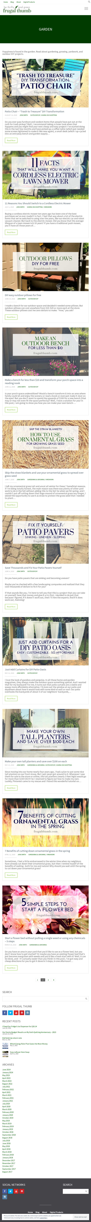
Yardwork (48, 207)
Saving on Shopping (49, 115)
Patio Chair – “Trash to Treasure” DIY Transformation (34, 111)
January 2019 (7, 1129)
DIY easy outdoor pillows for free (23, 295)
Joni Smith (24, 115)
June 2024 (6, 1069)
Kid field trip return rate (12, 1038)
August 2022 (7, 1084)
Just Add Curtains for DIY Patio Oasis (25, 669)
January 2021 (7, 1101)
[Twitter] (10, 1012)
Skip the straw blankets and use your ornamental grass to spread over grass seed (44, 474)
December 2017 (8, 1160)
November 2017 (8, 1163)
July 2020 (6, 1103)
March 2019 (6, 1123)
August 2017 (7, 1172)
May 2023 (6, 1075)
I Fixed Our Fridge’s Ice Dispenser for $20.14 (19, 1026)
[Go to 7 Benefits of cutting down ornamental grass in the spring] (45, 822)
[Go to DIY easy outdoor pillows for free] (45, 267)
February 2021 (8, 1098)
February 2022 (8, 1089)
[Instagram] (27, 1012)
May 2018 (6, 1146)
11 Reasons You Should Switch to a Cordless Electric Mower (38, 203)
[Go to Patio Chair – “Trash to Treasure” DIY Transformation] (45, 83)
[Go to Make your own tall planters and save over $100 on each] (45, 733)
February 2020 (8, 1112)
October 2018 (7, 1132)
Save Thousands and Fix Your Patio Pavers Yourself (33, 567)
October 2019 (7, 1118)
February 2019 (8, 1126)
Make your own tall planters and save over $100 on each (36, 761)
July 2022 (6, 1086)
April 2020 (6, 1106)
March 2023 (6, 1081)
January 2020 (7, 1115)
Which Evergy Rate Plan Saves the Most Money (29, 1044)
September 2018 (9, 1135)
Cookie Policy (43, 1218)
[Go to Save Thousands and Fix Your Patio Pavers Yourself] (45, 539)
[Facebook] (4, 1012)
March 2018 (6, 1152)
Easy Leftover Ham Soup (19, 1052)
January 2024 (7, 1072)
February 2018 (8, 1155)
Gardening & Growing (36, 479)
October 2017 (7, 1166)
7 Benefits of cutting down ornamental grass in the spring (37, 851)
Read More (11, 140)
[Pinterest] (21, 1012)
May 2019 (6, 1120)
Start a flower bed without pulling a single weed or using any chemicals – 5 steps (45, 939)
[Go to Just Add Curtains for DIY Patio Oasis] (45, 641)
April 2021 (6, 1092)
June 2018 (6, 1143)
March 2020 (6, 1109)
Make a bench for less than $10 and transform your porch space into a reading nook (44, 381)
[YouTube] (16, 1012)
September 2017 (9, 1169)
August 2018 (7, 1137)
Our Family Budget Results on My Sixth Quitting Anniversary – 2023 (29, 1032)
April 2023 (6, 1078)
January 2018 (7, 1157)
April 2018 (6, 1149)
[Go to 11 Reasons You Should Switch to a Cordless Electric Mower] (45, 175)
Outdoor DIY (35, 115)
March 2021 (6, 1095)
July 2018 (6, 1140)
